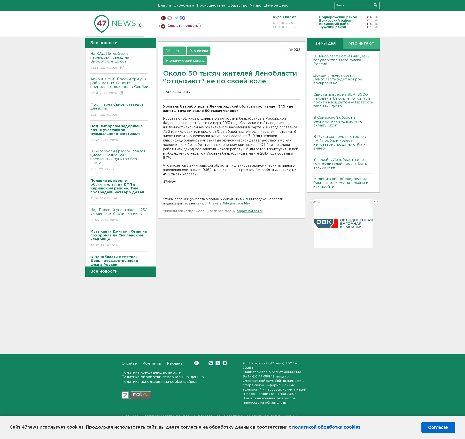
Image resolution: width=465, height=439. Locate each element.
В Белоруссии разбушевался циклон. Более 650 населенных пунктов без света (117, 160)
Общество (237, 5)
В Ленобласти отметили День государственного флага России (341, 60)
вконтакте (169, 18)
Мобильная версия (163, 18)
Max (225, 363)
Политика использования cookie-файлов (160, 381)
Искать (375, 5)
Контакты (152, 363)
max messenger (182, 18)
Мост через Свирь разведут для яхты (117, 109)
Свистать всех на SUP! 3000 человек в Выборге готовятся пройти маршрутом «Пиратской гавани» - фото (343, 100)
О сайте (129, 363)
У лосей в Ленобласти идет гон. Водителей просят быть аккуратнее (340, 163)
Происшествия (211, 5)
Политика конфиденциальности (151, 372)
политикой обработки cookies (326, 427)
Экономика (184, 5)
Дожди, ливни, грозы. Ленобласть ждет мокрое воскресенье (337, 79)
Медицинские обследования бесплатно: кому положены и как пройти (340, 182)
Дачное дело (276, 5)
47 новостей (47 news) (266, 363)
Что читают (361, 43)
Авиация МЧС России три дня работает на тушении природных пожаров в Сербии (119, 86)
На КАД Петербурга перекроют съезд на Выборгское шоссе (109, 60)
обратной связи (250, 211)
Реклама (175, 363)
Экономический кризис (185, 60)
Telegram (218, 363)
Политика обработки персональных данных (163, 377)
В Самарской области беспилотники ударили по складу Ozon (338, 121)
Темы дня (325, 43)
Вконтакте (211, 363)
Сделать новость (182, 25)
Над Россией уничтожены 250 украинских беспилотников (118, 214)
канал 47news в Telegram (216, 203)
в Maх (245, 203)
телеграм (176, 18)
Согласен (438, 427)
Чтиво (256, 5)
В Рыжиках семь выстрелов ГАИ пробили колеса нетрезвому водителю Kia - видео (339, 142)
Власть (164, 5)
